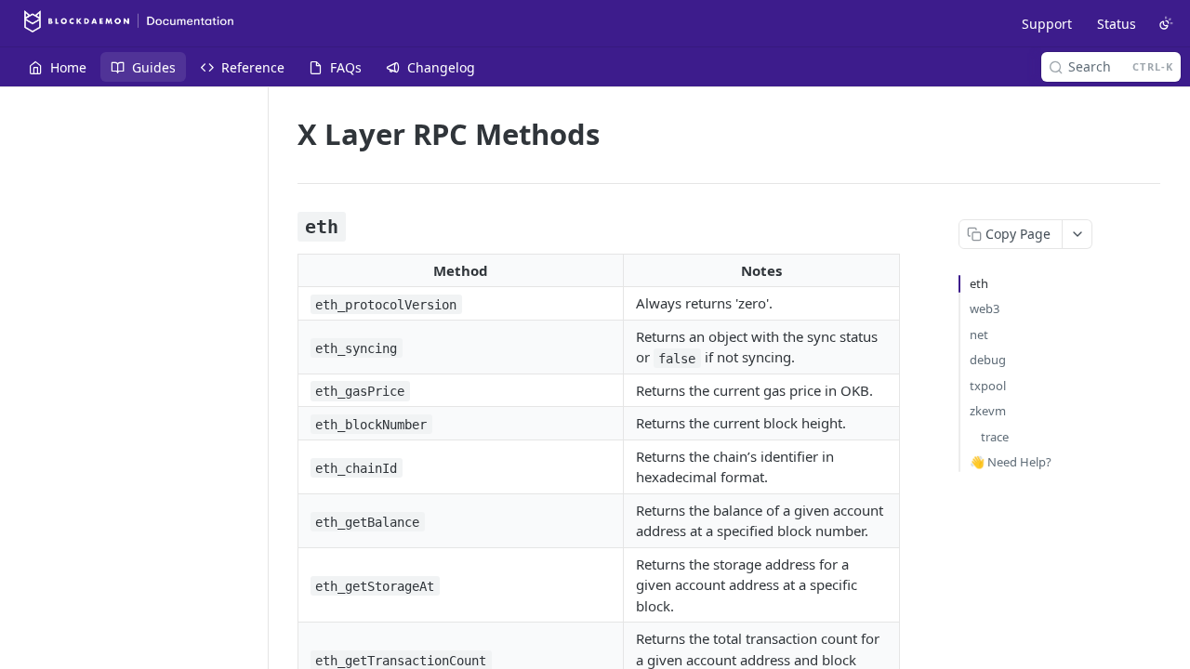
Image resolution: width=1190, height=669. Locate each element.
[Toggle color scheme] (1166, 23)
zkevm (988, 410)
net (979, 334)
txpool (988, 385)
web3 (984, 308)
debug (988, 359)
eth (979, 283)
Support (1047, 24)
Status (1116, 24)
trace (995, 436)
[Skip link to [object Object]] (285, 226)
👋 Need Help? (1010, 461)
